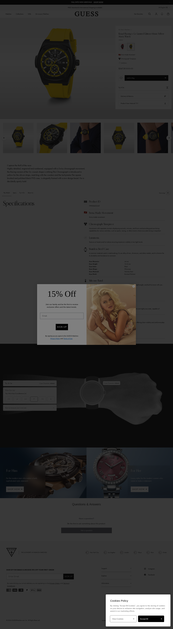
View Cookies (117, 619)
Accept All (144, 619)
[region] (138, 610)
